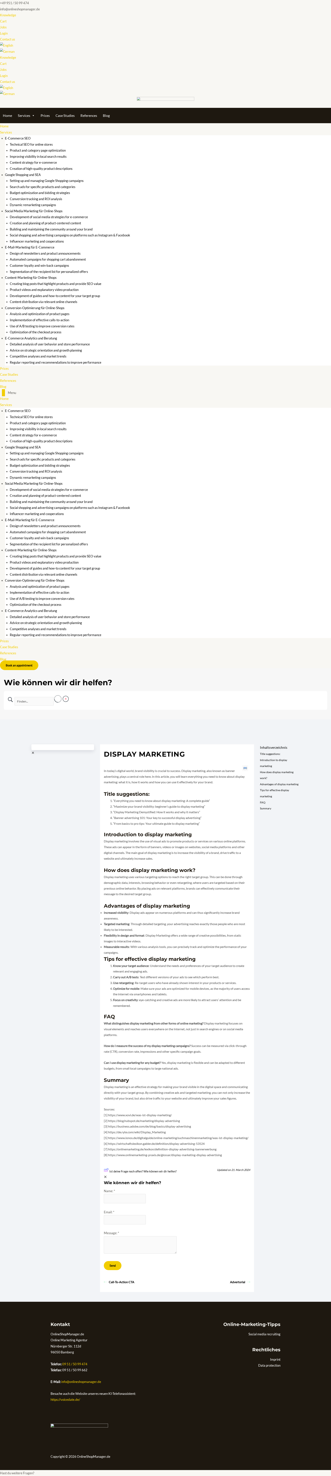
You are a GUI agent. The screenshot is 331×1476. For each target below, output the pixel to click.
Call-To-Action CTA (121, 1282)
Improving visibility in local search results (38, 156)
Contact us (7, 39)
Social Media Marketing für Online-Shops (33, 211)
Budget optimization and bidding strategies (40, 193)
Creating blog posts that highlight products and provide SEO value (55, 284)
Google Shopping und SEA (23, 175)
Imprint (275, 1359)
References (88, 115)
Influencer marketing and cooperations (37, 241)
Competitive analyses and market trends (38, 356)
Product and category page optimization (38, 150)
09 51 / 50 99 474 (74, 1364)
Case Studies (65, 115)
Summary (265, 808)
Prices (45, 115)
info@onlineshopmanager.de (81, 1382)
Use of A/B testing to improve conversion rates (42, 326)
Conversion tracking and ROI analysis (36, 199)
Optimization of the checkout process (35, 332)
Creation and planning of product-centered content (45, 223)
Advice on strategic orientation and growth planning (46, 350)
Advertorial (237, 1282)
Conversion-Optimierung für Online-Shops (34, 308)
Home (7, 115)
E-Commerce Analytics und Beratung (31, 338)
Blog (106, 115)
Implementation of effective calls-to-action (39, 320)
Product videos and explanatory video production (44, 290)
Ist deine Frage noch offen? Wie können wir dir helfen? (143, 1171)
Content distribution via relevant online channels (43, 302)
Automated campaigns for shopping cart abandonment (48, 259)
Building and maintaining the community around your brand (51, 229)
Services (24, 115)
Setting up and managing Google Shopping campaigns (47, 181)
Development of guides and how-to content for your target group (55, 296)
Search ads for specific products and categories (42, 187)
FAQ (262, 802)
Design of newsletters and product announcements (45, 253)
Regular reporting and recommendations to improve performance (55, 362)
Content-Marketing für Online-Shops (31, 278)
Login (4, 33)
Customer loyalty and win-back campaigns (39, 265)
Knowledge (8, 15)
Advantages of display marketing (279, 784)
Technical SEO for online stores (31, 144)
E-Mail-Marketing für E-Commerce (29, 247)
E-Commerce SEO (18, 138)
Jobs (3, 27)
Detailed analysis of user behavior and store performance (50, 344)
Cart (3, 21)
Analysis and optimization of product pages (39, 314)
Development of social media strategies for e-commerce (49, 217)
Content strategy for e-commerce (33, 162)
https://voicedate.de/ (65, 1400)
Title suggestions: (270, 753)
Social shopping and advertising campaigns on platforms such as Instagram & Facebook (70, 235)
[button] (165, 393)
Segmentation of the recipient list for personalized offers (49, 272)
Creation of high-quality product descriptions (41, 169)
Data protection (269, 1365)
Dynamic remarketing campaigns (33, 205)
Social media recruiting (264, 1334)
